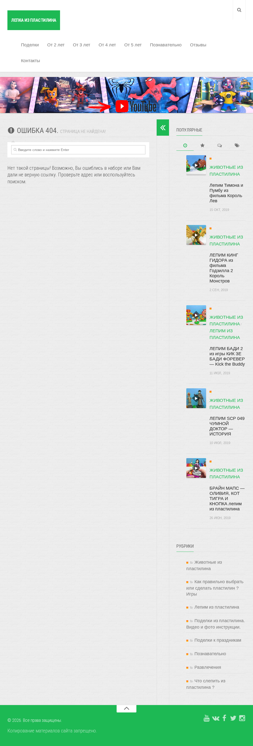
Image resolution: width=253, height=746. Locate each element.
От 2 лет (55, 44)
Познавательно (166, 44)
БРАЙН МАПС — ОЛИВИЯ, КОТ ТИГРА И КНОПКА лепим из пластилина (227, 498)
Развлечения (207, 667)
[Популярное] (202, 146)
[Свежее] (185, 146)
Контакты (30, 60)
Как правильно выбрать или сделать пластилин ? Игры (214, 588)
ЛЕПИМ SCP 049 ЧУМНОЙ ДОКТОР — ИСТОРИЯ (227, 426)
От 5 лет (133, 44)
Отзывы (198, 44)
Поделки (30, 44)
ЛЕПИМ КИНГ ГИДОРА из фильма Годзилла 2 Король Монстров (224, 268)
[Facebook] (224, 718)
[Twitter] (233, 718)
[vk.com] (215, 718)
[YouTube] (206, 718)
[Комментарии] (219, 146)
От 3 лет (81, 44)
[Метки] (237, 146)
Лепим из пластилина (216, 607)
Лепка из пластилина (33, 20)
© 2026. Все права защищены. (34, 720)
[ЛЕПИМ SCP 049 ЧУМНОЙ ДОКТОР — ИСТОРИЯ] (196, 398)
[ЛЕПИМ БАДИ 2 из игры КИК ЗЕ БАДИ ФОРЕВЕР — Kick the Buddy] (196, 315)
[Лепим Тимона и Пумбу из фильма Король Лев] (196, 165)
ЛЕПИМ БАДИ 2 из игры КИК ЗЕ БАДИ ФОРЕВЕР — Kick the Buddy (227, 356)
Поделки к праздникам (217, 640)
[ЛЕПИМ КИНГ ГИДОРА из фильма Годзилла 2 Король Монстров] (196, 235)
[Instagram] (242, 718)
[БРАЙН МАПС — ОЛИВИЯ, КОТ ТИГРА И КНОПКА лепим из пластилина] (196, 468)
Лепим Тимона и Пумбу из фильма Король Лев (226, 193)
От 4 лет (107, 44)
